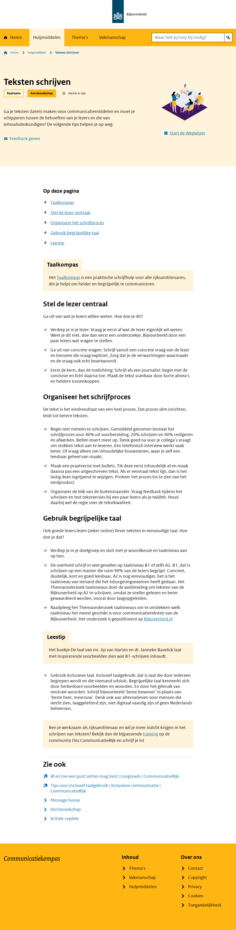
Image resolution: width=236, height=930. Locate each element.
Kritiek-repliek (64, 818)
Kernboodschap (65, 809)
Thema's (80, 37)
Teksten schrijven (67, 53)
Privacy (195, 886)
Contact (195, 868)
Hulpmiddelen (47, 37)
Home (16, 37)
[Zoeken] (228, 37)
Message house (65, 800)
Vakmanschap (112, 37)
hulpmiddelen (37, 53)
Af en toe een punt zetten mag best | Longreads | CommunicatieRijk (114, 776)
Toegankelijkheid (204, 905)
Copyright (197, 877)
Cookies (195, 895)
